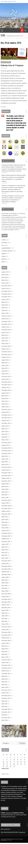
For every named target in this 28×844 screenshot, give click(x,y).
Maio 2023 (5, 368)
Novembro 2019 (6, 475)
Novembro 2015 (6, 602)
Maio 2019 (4, 492)
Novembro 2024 (6, 324)
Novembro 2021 (6, 417)
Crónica (4, 240)
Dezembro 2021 (6, 415)
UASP (14, 18)
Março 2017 (5, 558)
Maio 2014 (4, 651)
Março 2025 (5, 313)
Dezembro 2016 (6, 566)
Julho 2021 (4, 428)
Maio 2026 (5, 277)
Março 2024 (5, 343)
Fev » (7, 774)
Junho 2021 (5, 431)
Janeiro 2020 (5, 470)
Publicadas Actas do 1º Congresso (12, 65)
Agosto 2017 (5, 544)
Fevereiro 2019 (6, 500)
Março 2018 (5, 527)
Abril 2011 (4, 715)
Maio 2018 (4, 522)
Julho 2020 (5, 456)
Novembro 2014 (6, 635)
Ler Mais (3, 106)
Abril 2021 (4, 437)
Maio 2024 (5, 340)
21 (3, 764)
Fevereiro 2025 (6, 316)
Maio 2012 (4, 704)
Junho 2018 (5, 519)
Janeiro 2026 (5, 288)
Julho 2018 (4, 516)
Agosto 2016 (5, 577)
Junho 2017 (5, 550)
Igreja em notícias (9, 161)
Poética (4, 256)
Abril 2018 (4, 525)
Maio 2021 (4, 434)
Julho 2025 (5, 302)
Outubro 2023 (5, 357)
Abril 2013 (4, 684)
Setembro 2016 (6, 574)
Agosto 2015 (5, 610)
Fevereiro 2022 (6, 409)
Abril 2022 (5, 404)
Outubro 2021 (5, 420)
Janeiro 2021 (5, 445)
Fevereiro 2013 (6, 690)
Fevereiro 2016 (6, 594)
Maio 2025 (5, 307)
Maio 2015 (4, 618)
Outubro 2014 (5, 638)
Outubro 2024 (5, 327)
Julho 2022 (5, 395)
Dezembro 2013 (6, 665)
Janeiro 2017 (5, 563)
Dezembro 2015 (6, 599)
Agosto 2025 (5, 299)
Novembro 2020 (6, 450)
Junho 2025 (5, 305)
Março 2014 (5, 657)
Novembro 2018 (6, 508)
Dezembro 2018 (6, 505)
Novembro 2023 (6, 354)
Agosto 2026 (5, 272)
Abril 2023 (4, 371)
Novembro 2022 (6, 384)
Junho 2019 (5, 489)
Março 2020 (5, 464)
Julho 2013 (4, 676)
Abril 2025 (5, 310)
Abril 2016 (4, 588)
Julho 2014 (4, 646)
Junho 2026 (5, 274)
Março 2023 (5, 373)
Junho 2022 (5, 398)
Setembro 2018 (6, 514)
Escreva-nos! (10, 813)
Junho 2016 (5, 583)
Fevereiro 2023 (6, 376)
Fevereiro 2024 (6, 346)
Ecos (3, 245)
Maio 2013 (4, 682)
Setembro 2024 (6, 329)
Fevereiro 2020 (6, 467)
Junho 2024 (5, 338)
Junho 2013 (5, 679)
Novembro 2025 (6, 294)
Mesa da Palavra (8, 209)
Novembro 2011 (6, 709)
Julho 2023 (5, 362)
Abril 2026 (5, 280)
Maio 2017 (4, 552)
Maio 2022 (5, 401)
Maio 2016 (4, 585)
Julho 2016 (4, 580)
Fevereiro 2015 (6, 627)
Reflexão (4, 259)
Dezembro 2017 (6, 533)
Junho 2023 (5, 365)
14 (3, 762)
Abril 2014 (4, 654)
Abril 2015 (4, 621)
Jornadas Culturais (7, 251)
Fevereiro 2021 (6, 442)
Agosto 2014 (5, 643)
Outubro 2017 (5, 538)
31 (14, 766)
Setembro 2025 (6, 296)
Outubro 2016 (5, 572)
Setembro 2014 (6, 640)
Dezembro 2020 (6, 448)
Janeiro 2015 (5, 629)
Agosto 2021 (5, 426)
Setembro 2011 (6, 712)
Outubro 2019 (5, 478)
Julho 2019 (4, 486)
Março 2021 (5, 439)
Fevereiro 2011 (6, 717)
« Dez (3, 774)
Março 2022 (5, 406)
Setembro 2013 (6, 673)
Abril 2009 (5, 720)
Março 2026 (5, 283)
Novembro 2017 (6, 536)
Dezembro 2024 (6, 321)
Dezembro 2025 (6, 291)
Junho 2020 (5, 459)
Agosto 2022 (5, 393)
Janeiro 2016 (5, 596)
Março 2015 (5, 624)
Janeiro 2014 (5, 662)
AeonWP (9, 840)
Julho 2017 (4, 547)
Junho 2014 (5, 649)
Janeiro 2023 (5, 379)
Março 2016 (5, 591)
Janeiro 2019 (5, 503)
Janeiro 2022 (5, 412)
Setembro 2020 (6, 453)
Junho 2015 (5, 616)
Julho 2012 (4, 701)
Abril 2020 (5, 461)
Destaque (3, 62)
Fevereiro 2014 (6, 660)
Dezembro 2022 (6, 382)
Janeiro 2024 (5, 349)
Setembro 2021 (6, 423)
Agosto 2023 (5, 360)
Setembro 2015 (6, 607)
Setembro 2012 (6, 698)
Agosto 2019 (5, 483)
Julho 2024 (5, 335)
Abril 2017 (4, 555)
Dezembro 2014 (6, 632)
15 (7, 762)
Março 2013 (5, 687)
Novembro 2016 (6, 569)
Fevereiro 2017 (6, 561)
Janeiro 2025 (5, 318)
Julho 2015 (4, 613)
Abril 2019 (4, 494)
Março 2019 (5, 497)
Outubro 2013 (5, 671)
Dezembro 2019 (6, 472)
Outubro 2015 (5, 605)
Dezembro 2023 (6, 351)
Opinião (8, 62)
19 (21, 762)
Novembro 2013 (6, 668)
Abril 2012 (4, 706)
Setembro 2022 (6, 390)
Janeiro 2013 (5, 693)
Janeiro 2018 (5, 530)
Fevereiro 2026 (6, 285)
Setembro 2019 (6, 481)
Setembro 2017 (6, 541)
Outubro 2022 (5, 387)
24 (14, 764)
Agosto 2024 (5, 332)
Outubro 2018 (5, 511)
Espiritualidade (6, 248)
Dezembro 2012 (6, 695)
